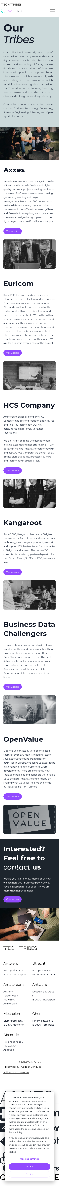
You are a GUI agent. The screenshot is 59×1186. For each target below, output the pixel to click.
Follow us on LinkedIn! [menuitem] (16, 1072)
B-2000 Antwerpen (14, 974)
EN (17, 11)
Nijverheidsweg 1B (42, 1020)
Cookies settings (29, 1159)
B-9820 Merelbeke (43, 1024)
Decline (29, 1174)
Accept (29, 1166)
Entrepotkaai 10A (13, 970)
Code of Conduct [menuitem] (31, 1066)
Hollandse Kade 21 (13, 1042)
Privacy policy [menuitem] (11, 1066)
